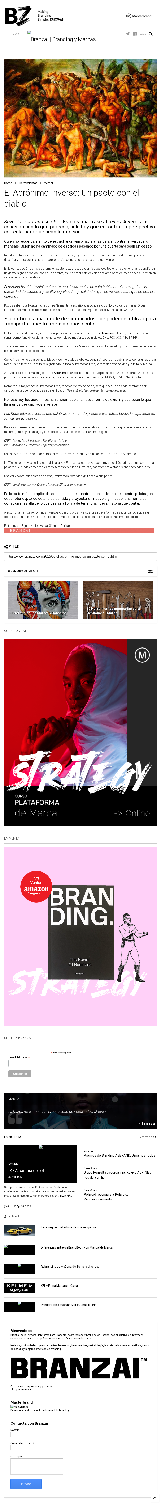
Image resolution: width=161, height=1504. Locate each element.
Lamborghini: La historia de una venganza (68, 1227)
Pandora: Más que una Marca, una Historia (68, 1304)
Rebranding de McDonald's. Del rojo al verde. (70, 1266)
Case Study (90, 1168)
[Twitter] (128, 34)
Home (8, 183)
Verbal (48, 183)
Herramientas (28, 183)
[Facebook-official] (135, 34)
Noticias (88, 1151)
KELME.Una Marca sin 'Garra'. (60, 1285)
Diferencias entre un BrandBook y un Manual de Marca (77, 1247)
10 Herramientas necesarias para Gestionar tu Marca (113, 611)
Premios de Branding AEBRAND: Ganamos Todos (119, 1155)
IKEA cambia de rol (26, 1170)
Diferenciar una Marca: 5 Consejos (39, 613)
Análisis (13, 1163)
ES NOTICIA (13, 1137)
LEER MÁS (66, 1195)
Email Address (19, 1057)
